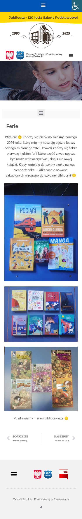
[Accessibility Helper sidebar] (77, 5)
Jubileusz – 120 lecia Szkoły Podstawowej (43, 17)
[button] (43, 4)
